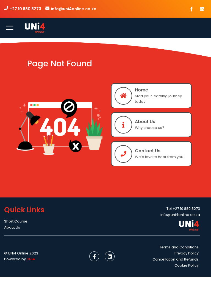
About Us (145, 121)
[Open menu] (9, 27)
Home (141, 90)
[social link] (191, 8)
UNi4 (31, 259)
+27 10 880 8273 (25, 9)
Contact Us (147, 151)
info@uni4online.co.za (73, 9)
